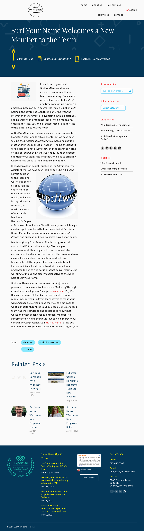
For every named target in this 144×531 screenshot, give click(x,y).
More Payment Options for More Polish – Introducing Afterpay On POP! (54, 480)
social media (57, 291)
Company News (101, 58)
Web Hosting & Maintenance (115, 130)
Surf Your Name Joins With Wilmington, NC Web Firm (37, 380)
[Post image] (19, 377)
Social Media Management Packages (114, 137)
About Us (28, 342)
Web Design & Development (115, 125)
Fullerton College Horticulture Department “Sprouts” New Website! (73, 384)
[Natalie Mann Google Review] (89, 463)
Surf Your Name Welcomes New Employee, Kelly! (72, 417)
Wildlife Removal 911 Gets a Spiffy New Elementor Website (54, 494)
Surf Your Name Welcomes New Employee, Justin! (35, 417)
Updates (27, 349)
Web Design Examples (112, 163)
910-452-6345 (53, 322)
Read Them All (89, 477)
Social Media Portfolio (112, 174)
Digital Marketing (49, 342)
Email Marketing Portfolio (114, 168)
